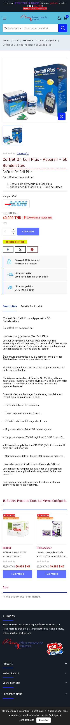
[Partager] (8, 249)
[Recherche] (62, 28)
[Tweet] (20, 249)
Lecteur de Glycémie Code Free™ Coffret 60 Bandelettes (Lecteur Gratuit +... (51, 556)
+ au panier (28, 231)
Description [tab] (10, 306)
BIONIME (7, 548)
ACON (14, 196)
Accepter (43, 720)
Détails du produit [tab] (31, 306)
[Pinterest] (32, 249)
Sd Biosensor (44, 548)
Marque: (7, 196)
